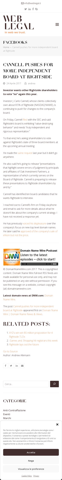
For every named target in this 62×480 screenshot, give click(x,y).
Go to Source (10, 351)
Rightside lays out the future (24, 344)
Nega (31, 460)
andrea (31, 83)
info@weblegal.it (32, 3)
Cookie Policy (27, 476)
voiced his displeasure (34, 223)
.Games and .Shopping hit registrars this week (33, 340)
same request (25, 153)
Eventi (6, 414)
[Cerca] (54, 384)
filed (25, 119)
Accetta (31, 452)
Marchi (7, 418)
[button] (57, 424)
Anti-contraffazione (14, 410)
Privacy (36, 476)
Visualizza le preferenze (31, 468)
